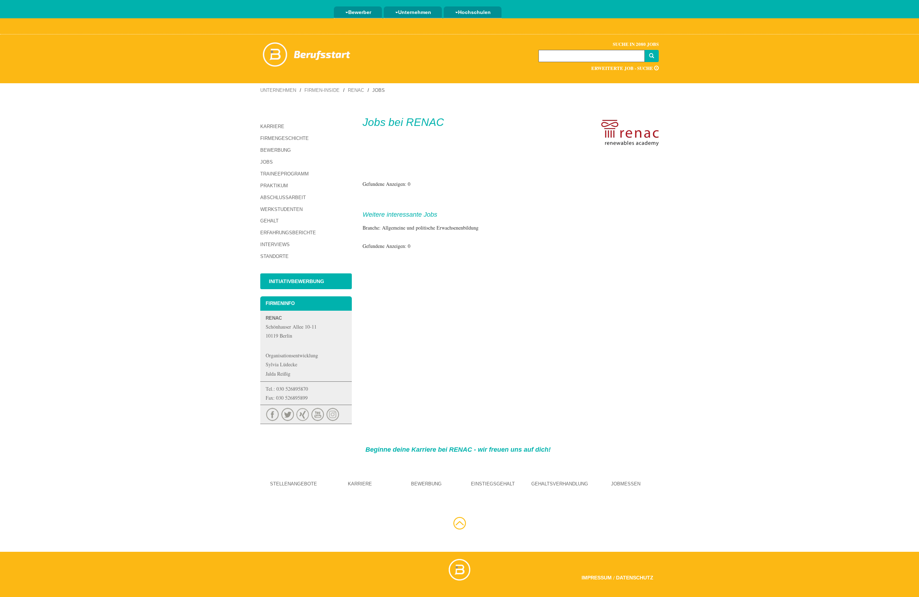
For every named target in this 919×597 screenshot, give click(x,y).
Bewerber (359, 12)
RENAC (356, 90)
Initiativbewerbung (296, 281)
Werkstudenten (281, 209)
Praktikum (274, 185)
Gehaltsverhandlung (559, 483)
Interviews (275, 244)
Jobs (266, 162)
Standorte (274, 256)
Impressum (597, 577)
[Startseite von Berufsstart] (307, 53)
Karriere (272, 126)
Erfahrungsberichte (288, 232)
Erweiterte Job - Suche (622, 68)
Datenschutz (634, 577)
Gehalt (269, 221)
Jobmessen (625, 483)
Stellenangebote (293, 483)
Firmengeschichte (284, 138)
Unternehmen (414, 12)
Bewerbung (275, 150)
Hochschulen (474, 12)
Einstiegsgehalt (493, 483)
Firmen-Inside (322, 90)
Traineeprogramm (284, 174)
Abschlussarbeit (283, 197)
